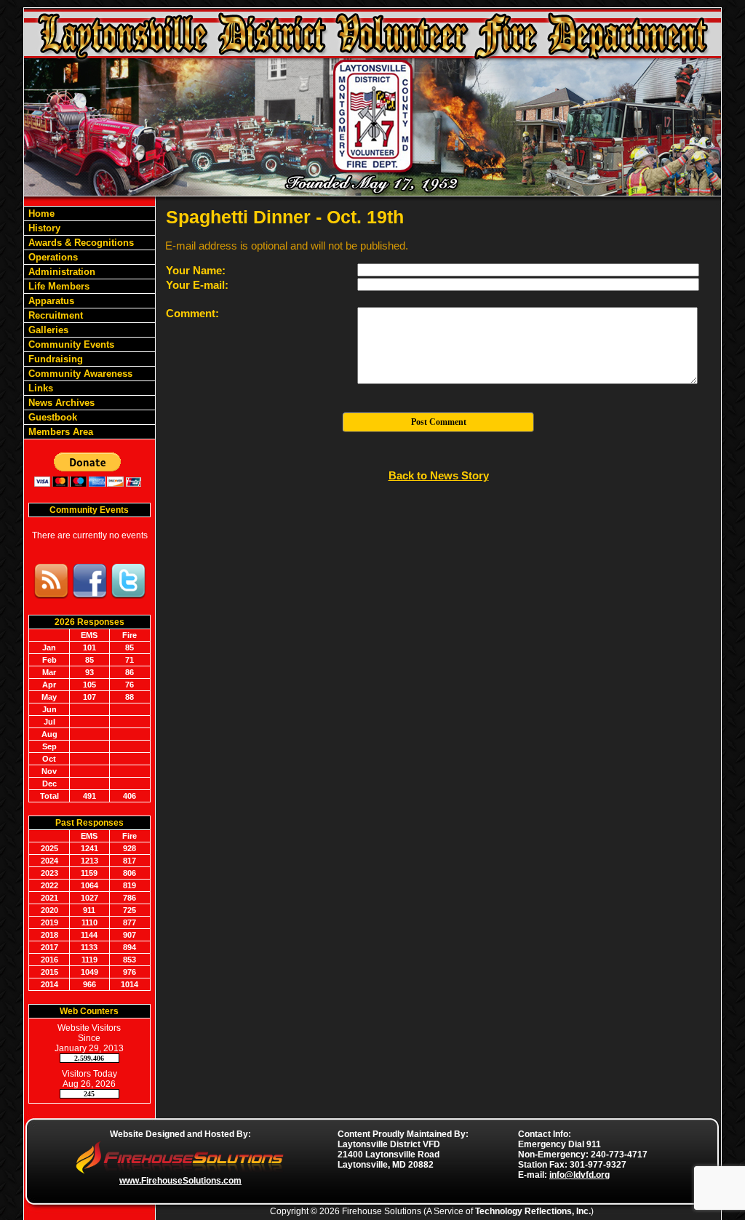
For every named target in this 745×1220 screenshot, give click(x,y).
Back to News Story (439, 475)
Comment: (192, 313)
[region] (89, 323)
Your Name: (196, 270)
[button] (89, 257)
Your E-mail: (197, 285)
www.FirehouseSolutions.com (180, 1181)
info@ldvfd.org (579, 1175)
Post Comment (438, 422)
